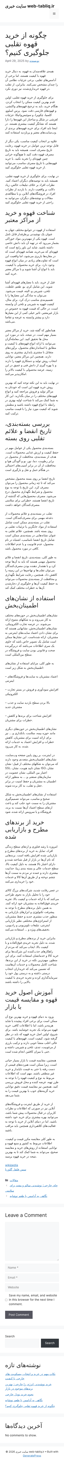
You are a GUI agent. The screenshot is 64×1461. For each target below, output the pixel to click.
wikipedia (11, 1165)
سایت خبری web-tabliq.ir (29, 6)
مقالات (14, 1180)
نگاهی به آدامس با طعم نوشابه (28, 1196)
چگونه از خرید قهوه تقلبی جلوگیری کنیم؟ (30, 1406)
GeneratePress (32, 1455)
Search (10, 1336)
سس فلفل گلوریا (15, 1169)
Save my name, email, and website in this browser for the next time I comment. (33, 1300)
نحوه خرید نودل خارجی (19, 1394)
